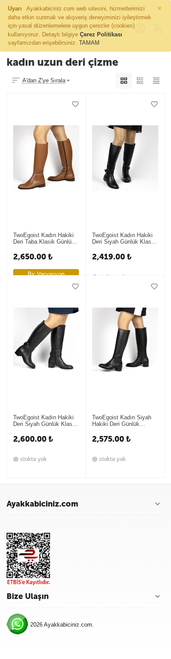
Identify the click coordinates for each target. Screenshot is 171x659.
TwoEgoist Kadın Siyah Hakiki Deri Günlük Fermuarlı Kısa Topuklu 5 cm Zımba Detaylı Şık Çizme (124, 421)
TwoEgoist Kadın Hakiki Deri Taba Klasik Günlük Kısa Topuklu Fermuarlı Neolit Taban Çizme (44, 239)
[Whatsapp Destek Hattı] (20, 626)
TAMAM (89, 42)
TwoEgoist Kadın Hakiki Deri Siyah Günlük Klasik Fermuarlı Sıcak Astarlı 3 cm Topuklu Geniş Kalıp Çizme (124, 239)
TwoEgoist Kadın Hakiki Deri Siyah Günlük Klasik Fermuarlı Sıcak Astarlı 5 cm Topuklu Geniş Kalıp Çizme (45, 421)
